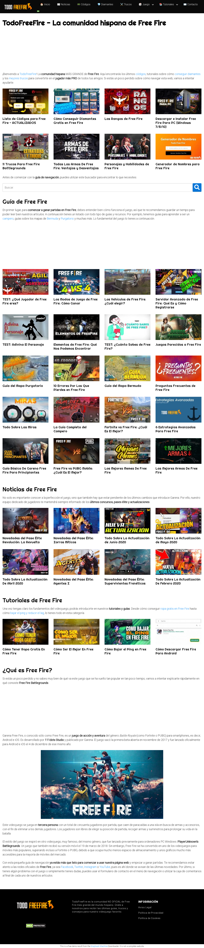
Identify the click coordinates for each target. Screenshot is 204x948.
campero (8, 218)
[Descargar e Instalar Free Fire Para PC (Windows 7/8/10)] (178, 101)
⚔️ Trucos (126, 4)
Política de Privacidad (150, 913)
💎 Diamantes (105, 4)
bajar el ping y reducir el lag (27, 613)
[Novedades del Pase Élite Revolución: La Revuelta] (25, 521)
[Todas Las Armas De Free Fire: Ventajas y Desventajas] (76, 146)
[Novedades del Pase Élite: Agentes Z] (76, 562)
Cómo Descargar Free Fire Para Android (176, 651)
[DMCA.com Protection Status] (36, 926)
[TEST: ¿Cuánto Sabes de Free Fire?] (127, 327)
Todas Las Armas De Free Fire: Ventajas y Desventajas (76, 166)
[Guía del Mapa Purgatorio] (25, 368)
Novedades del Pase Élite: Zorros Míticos (74, 540)
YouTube (104, 867)
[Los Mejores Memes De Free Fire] (127, 451)
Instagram (90, 867)
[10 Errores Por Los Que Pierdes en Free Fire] (76, 368)
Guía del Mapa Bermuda (123, 386)
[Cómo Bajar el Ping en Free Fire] (127, 632)
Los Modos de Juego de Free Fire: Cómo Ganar (76, 301)
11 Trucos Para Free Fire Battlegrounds (21, 166)
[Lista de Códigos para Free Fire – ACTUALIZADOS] (25, 101)
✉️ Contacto (190, 4)
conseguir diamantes (187, 74)
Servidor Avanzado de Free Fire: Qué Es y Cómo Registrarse (177, 303)
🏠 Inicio (45, 4)
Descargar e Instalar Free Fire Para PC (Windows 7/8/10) (176, 123)
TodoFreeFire (27, 74)
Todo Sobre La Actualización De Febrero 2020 (178, 581)
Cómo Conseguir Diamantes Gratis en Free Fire (75, 121)
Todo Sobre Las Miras (19, 427)
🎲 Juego (144, 4)
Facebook (67, 867)
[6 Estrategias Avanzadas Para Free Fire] (178, 409)
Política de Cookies (149, 918)
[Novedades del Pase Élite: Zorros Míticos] (76, 521)
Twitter (78, 867)
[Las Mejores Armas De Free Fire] (178, 451)
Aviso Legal (145, 907)
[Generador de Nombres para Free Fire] (178, 146)
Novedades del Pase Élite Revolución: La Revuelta (22, 540)
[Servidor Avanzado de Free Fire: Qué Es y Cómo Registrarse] (178, 282)
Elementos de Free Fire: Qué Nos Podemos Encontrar (75, 346)
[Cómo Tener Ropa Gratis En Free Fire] (25, 632)
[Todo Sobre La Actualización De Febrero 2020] (178, 562)
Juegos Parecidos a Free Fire (178, 344)
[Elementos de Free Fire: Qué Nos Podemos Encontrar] (76, 327)
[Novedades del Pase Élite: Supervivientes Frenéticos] (127, 562)
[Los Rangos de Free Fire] (127, 101)
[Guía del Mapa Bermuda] (127, 368)
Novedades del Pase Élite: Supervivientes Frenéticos (125, 581)
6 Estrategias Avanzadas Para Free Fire (176, 429)
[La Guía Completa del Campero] (76, 409)
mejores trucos (18, 78)
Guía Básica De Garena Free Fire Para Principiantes (24, 470)
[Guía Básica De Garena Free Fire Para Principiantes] (25, 451)
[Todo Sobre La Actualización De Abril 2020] (25, 562)
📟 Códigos (83, 4)
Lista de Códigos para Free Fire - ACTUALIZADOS (24, 121)
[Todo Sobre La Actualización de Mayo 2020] (178, 521)
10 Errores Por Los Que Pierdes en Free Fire (71, 388)
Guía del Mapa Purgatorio (23, 386)
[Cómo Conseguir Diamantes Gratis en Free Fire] (76, 101)
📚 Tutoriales (166, 4)
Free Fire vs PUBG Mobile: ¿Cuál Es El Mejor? (73, 470)
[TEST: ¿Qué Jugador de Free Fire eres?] (25, 282)
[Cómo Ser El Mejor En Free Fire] (76, 632)
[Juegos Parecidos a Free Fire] (178, 327)
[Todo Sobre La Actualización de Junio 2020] (127, 521)
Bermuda (52, 218)
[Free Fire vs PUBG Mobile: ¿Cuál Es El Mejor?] (76, 451)
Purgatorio (67, 218)
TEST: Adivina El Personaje (23, 344)
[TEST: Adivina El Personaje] (25, 327)
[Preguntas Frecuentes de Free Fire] (178, 368)
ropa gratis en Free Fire (174, 608)
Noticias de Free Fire (30, 489)
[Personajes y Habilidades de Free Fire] (127, 146)
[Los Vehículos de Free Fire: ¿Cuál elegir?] (127, 282)
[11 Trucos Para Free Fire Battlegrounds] (25, 146)
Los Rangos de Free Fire (123, 119)
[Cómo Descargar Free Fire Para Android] (178, 632)
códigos (141, 74)
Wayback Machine (99, 946)
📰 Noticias (63, 4)
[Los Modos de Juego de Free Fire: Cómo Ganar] (76, 282)
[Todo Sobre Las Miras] (25, 409)
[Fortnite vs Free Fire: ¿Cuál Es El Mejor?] (127, 409)
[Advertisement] (98, 49)
